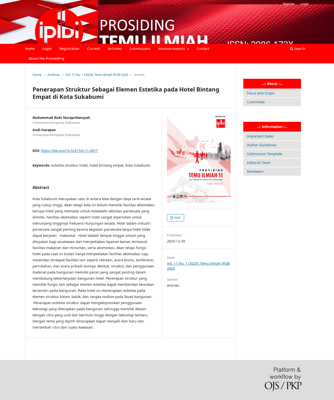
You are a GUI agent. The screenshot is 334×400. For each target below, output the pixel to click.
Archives (115, 48)
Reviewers (255, 171)
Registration (69, 48)
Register (289, 3)
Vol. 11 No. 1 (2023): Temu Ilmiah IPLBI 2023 (97, 74)
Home (30, 48)
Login (47, 48)
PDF (177, 218)
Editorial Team (258, 162)
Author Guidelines (262, 145)
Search (299, 48)
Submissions (140, 48)
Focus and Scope (260, 93)
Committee (256, 102)
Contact (203, 48)
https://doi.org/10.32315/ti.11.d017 (69, 150)
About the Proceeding (46, 58)
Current (93, 48)
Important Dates (260, 136)
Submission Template (264, 153)
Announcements (172, 48)
